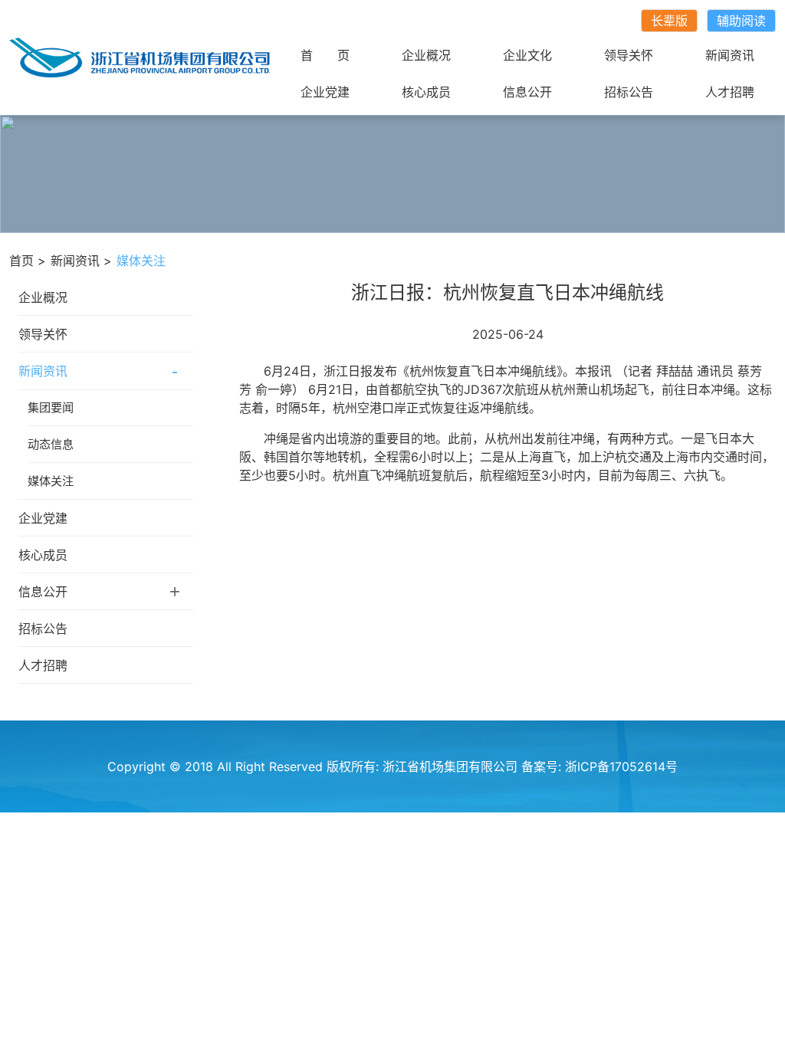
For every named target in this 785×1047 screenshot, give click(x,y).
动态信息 (51, 444)
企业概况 (426, 55)
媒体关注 (51, 481)
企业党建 (325, 92)
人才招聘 (729, 92)
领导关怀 (628, 55)
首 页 (325, 55)
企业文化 (527, 55)
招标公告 (628, 92)
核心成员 (426, 92)
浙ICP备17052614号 (621, 766)
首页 (21, 260)
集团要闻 (51, 407)
